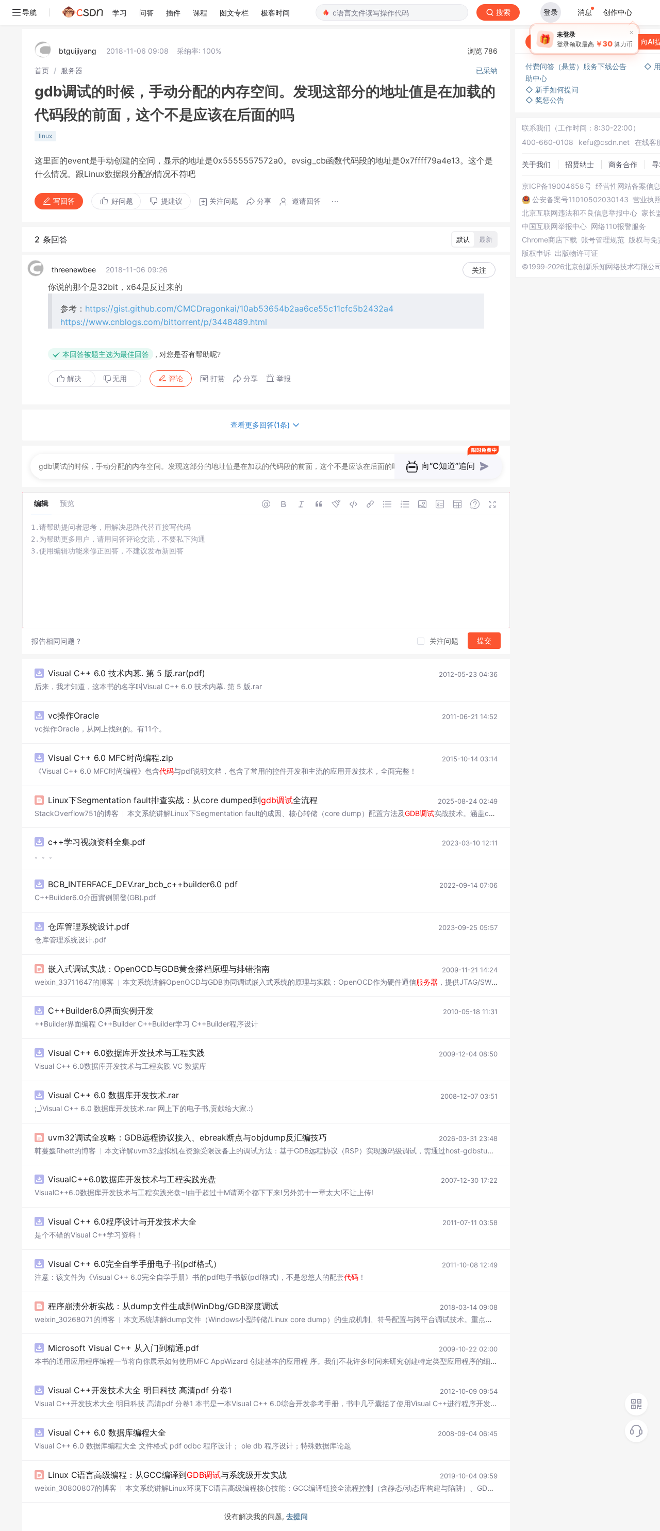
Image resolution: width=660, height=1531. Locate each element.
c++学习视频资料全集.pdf (96, 842)
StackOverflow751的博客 (77, 813)
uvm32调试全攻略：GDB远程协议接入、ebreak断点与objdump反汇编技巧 (187, 1137)
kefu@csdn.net (604, 142)
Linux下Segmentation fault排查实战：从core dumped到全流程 (183, 800)
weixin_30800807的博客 (76, 1488)
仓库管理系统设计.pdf (88, 926)
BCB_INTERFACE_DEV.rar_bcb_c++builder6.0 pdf (143, 884)
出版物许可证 (576, 253)
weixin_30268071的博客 (75, 1319)
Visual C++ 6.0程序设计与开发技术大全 (122, 1221)
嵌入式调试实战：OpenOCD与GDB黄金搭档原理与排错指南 (159, 969)
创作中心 (617, 12)
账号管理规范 (602, 240)
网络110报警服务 (618, 226)
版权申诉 (536, 253)
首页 (42, 70)
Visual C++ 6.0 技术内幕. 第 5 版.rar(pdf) (126, 673)
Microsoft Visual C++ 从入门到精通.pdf (123, 1348)
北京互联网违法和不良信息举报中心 (579, 213)
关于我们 (536, 164)
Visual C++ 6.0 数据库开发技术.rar (113, 1095)
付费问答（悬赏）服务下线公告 (577, 66)
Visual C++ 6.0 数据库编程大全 (107, 1432)
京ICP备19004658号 (556, 186)
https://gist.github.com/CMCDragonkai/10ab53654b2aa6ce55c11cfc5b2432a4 (239, 308)
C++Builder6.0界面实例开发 (101, 1010)
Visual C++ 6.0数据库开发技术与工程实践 (126, 1053)
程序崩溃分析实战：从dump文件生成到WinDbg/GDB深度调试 (163, 1306)
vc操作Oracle (73, 715)
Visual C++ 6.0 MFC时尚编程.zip (110, 758)
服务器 (71, 70)
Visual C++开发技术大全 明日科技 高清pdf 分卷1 (140, 1390)
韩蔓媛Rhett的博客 (65, 1150)
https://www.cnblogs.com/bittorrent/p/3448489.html (163, 322)
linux (45, 136)
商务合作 (622, 164)
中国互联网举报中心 (554, 226)
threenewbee (74, 269)
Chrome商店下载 (549, 240)
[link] (42, 70)
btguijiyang (77, 50)
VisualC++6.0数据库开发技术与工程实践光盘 (132, 1179)
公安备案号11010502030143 (580, 200)
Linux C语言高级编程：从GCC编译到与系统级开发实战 (167, 1475)
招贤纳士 (579, 164)
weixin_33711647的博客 (74, 982)
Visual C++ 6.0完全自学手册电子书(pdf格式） (134, 1264)
